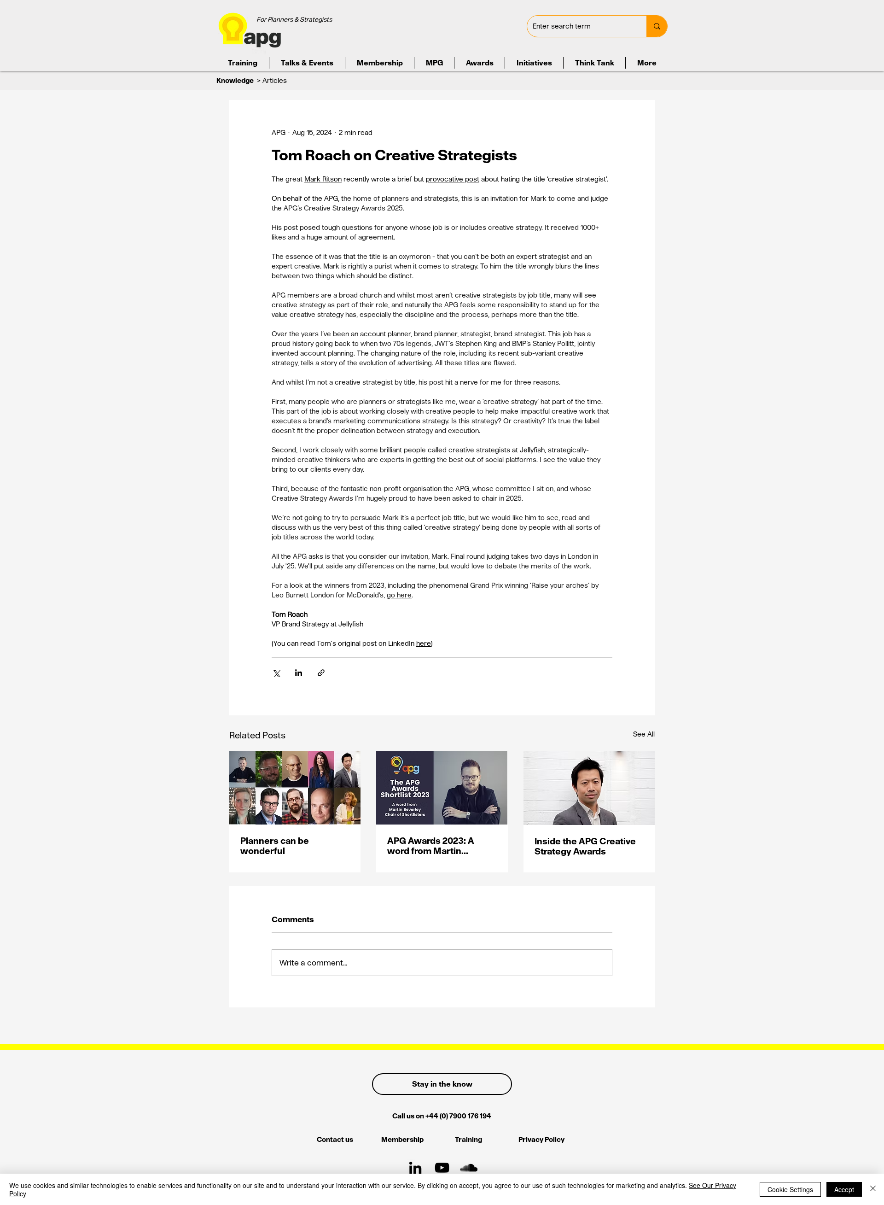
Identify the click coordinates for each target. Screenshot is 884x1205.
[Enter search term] (656, 26)
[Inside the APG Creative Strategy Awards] (589, 788)
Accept (844, 1189)
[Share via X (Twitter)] (276, 672)
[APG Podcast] (468, 1167)
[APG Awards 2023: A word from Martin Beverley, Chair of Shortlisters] (441, 788)
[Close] (872, 1189)
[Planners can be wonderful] (295, 788)
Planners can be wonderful (274, 846)
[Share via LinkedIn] (298, 672)
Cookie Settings (790, 1189)
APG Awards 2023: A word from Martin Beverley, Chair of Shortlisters (430, 846)
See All (644, 734)
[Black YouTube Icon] (442, 1167)
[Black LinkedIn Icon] (415, 1167)
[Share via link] (321, 672)
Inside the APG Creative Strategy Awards (585, 846)
